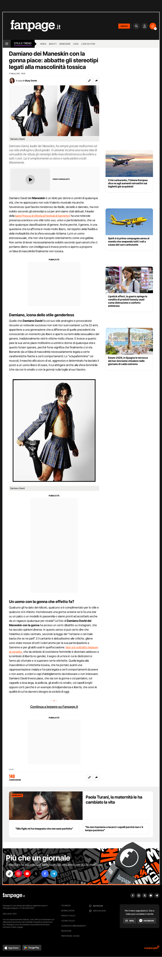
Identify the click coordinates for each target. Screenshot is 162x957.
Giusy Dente (31, 80)
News (11, 769)
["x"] (36, 873)
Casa (75, 44)
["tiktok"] (9, 873)
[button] (96, 80)
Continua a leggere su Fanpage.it (54, 707)
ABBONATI (124, 26)
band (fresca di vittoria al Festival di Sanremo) (42, 215)
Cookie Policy (68, 921)
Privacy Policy (68, 915)
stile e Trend (22, 43)
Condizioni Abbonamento (73, 926)
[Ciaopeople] (151, 948)
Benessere (64, 44)
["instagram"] (18, 873)
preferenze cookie (70, 936)
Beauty (53, 44)
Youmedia (66, 905)
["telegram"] (53, 873)
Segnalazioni (67, 910)
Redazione (66, 931)
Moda (43, 44)
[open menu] (7, 44)
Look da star (88, 44)
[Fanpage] (14, 895)
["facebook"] (45, 873)
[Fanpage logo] (32, 26)
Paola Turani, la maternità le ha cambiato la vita (114, 800)
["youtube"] (27, 873)
